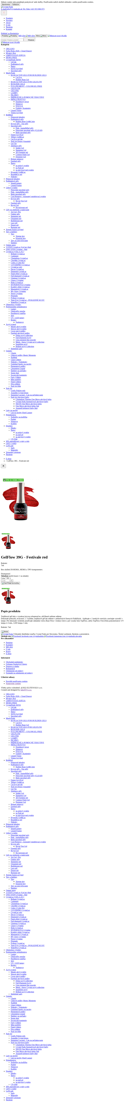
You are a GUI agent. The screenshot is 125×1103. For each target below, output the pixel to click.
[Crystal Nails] (7, 7)
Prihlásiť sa (5, 33)
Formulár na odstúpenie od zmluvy (19, 673)
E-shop (8, 654)
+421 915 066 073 (33, 9)
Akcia (8, 23)
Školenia (9, 27)
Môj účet (9, 647)
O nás (8, 25)
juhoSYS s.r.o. (26, 690)
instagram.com (68, 636)
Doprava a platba (12, 666)
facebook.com (32, 636)
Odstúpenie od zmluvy (14, 671)
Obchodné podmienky (14, 662)
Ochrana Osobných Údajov (16, 664)
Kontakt (9, 29)
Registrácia (14, 33)
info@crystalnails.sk (12, 9)
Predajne (9, 643)
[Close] (3, 466)
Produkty (9, 18)
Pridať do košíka (13, 583)
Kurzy (8, 651)
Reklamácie (10, 669)
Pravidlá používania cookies (16, 681)
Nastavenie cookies (13, 683)
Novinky (9, 20)
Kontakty (9, 645)
